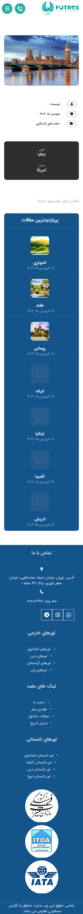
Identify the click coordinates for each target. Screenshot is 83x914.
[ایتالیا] (40, 416)
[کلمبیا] (40, 459)
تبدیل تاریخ (38, 723)
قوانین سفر (39, 709)
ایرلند (40, 391)
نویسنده (55, 104)
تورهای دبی (38, 656)
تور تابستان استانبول (39, 755)
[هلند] (40, 288)
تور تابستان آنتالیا (39, 762)
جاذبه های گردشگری (47, 123)
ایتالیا (39, 434)
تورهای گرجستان (39, 663)
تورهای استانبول (38, 649)
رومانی (40, 348)
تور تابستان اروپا (39, 776)
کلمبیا (39, 476)
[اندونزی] (40, 245)
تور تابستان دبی (38, 769)
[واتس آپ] (68, 614)
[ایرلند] (40, 374)
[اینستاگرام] (57, 614)
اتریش (39, 519)
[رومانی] (40, 331)
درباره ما (39, 702)
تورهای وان (39, 670)
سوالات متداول (38, 716)
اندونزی (39, 262)
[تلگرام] (46, 614)
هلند (40, 305)
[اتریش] (40, 502)
